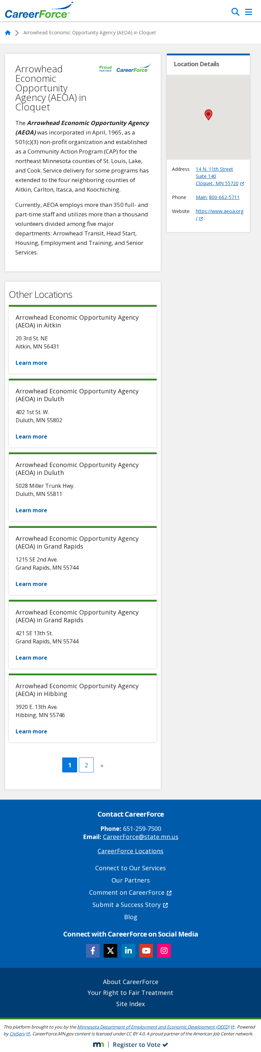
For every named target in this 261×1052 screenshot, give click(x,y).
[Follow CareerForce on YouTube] (146, 951)
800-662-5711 (224, 197)
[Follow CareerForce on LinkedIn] (128, 951)
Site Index (130, 1004)
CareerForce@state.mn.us (140, 837)
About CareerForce (130, 982)
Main (201, 197)
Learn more (31, 363)
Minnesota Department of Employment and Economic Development (153, 1027)
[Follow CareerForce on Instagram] (164, 951)
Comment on (126, 892)
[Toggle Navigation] (248, 12)
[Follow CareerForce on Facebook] (93, 951)
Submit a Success (126, 905)
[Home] (39, 11)
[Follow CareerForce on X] (110, 951)
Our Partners (130, 880)
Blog (130, 917)
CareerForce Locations (130, 851)
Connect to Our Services (130, 868)
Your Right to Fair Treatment (130, 992)
